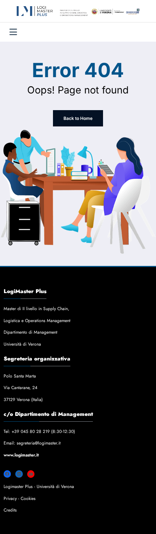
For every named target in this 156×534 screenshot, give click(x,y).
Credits (10, 510)
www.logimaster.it (21, 455)
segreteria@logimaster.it (39, 443)
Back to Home (78, 118)
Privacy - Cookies (20, 498)
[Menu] (13, 32)
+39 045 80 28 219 (31, 431)
